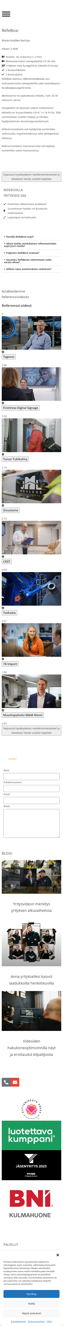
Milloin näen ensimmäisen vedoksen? (29, 269)
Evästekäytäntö (18, 1321)
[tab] (31, 341)
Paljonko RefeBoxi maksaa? (23, 253)
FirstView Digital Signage (20, 408)
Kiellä (31, 1303)
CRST (6, 561)
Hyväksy (31, 1294)
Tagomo (8, 357)
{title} (49, 1321)
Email (7, 794)
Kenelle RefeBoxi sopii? (20, 236)
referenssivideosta (33, 78)
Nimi (6, 770)
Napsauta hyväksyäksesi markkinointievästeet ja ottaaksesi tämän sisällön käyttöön (31, 177)
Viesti (7, 806)
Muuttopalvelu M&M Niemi (23, 715)
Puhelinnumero (13, 782)
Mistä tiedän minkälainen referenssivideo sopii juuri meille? (30, 245)
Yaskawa (9, 613)
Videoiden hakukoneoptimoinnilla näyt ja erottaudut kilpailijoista (32, 1048)
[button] (57, 1255)
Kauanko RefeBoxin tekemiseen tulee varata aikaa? (27, 261)
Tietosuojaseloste (36, 1321)
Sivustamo (10, 510)
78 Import (10, 664)
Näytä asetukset (31, 1313)
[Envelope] (14, 1082)
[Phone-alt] (6, 1082)
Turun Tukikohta (15, 459)
